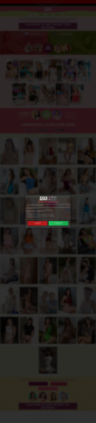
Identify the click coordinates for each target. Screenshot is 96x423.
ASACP (42, 211)
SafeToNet (38, 211)
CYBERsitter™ (28, 211)
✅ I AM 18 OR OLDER (58, 223)
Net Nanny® (34, 211)
